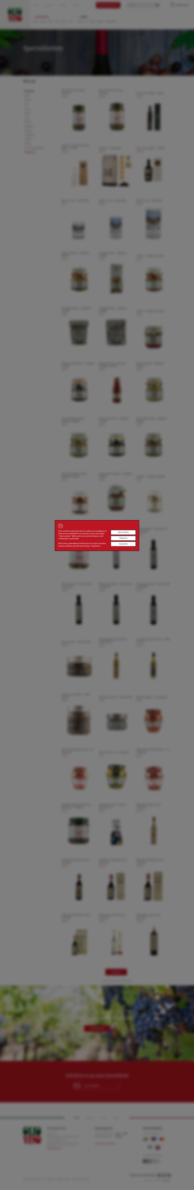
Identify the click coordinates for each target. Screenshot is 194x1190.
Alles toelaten (123, 532)
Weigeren (123, 538)
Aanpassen (123, 544)
